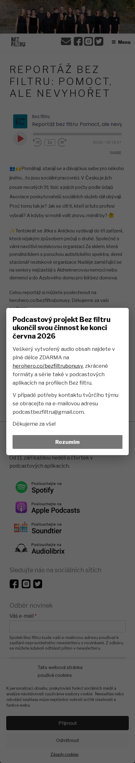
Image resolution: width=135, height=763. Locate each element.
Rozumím (67, 442)
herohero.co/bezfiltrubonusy (48, 366)
